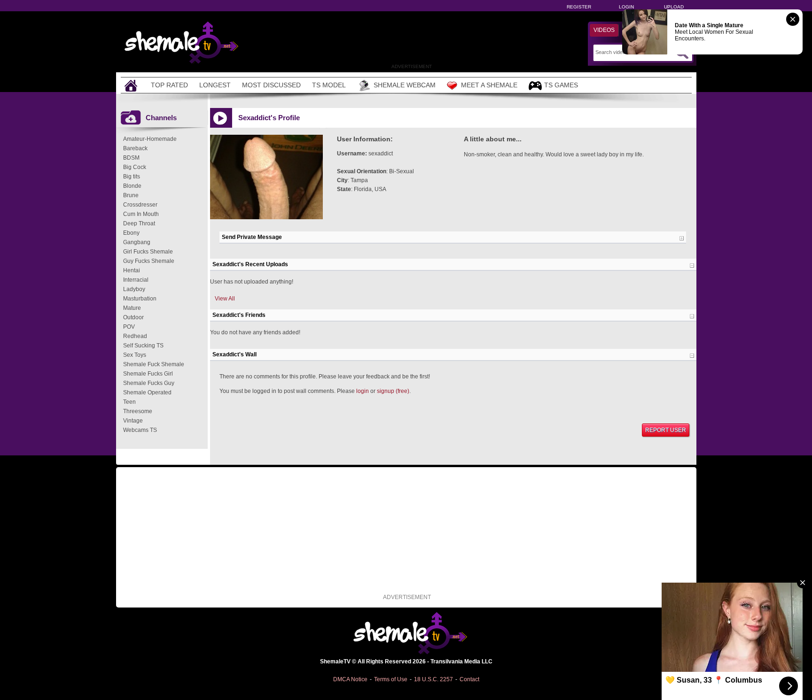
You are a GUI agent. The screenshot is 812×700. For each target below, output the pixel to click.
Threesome (137, 411)
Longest (215, 85)
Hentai (131, 270)
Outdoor (133, 317)
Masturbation (139, 298)
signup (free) (393, 391)
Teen (129, 402)
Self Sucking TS (143, 345)
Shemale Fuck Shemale (153, 364)
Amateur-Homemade (150, 139)
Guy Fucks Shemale (148, 261)
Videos (604, 30)
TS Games (561, 85)
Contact (469, 679)
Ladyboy (134, 289)
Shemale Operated (147, 392)
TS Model (329, 85)
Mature (132, 308)
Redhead (135, 336)
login (362, 391)
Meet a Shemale (489, 85)
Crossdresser (140, 204)
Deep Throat (139, 223)
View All (225, 298)
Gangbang (136, 242)
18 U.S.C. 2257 (433, 679)
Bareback (135, 148)
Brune (131, 195)
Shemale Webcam (405, 85)
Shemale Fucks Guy (148, 383)
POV (129, 326)
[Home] (132, 85)
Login (626, 6)
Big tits (131, 176)
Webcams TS (140, 430)
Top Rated (169, 85)
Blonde (132, 186)
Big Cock (134, 167)
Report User (665, 430)
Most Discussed (271, 85)
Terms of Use (390, 679)
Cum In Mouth (141, 214)
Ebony (131, 233)
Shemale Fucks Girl (148, 373)
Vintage (133, 420)
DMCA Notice (350, 679)
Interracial (135, 280)
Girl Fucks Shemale (148, 251)
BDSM (131, 157)
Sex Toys (134, 355)
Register (579, 6)
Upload (674, 6)
